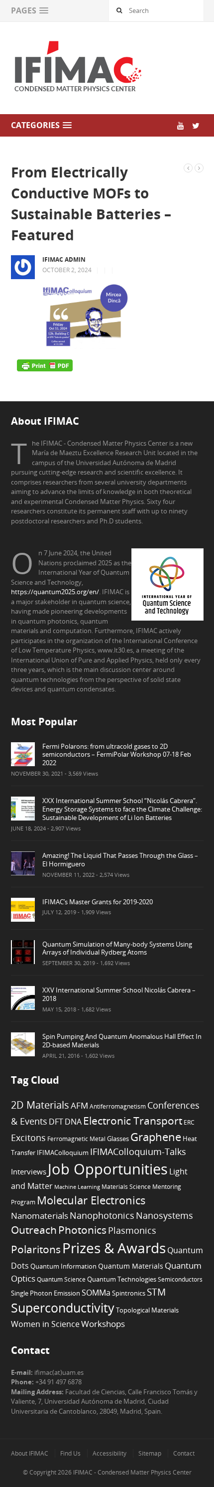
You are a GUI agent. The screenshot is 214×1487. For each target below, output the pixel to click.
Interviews (28, 1171)
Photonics (82, 1230)
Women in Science (45, 1324)
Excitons (28, 1138)
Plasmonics (132, 1230)
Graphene (155, 1136)
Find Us (70, 1453)
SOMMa (96, 1292)
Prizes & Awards (114, 1247)
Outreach (34, 1230)
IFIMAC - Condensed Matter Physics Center (132, 1472)
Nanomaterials (39, 1215)
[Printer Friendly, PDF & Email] (45, 365)
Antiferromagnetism (118, 1106)
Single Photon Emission (45, 1293)
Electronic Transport (132, 1120)
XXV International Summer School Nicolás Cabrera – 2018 (119, 994)
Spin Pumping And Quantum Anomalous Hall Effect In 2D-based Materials (122, 1040)
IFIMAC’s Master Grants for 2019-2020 (97, 901)
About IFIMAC (29, 1453)
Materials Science (126, 1186)
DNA (73, 1121)
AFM (79, 1105)
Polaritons (36, 1249)
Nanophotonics (102, 1215)
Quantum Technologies (121, 1279)
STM (156, 1292)
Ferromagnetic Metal (76, 1139)
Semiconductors (180, 1279)
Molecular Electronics (91, 1200)
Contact (184, 1453)
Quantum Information (63, 1266)
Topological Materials (147, 1310)
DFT (56, 1121)
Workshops (103, 1323)
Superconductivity (62, 1308)
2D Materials (40, 1105)
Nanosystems (164, 1215)
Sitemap (149, 1453)
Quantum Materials (130, 1266)
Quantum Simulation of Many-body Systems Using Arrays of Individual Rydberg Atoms (117, 948)
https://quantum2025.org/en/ (55, 591)
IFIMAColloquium (63, 1153)
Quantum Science (61, 1279)
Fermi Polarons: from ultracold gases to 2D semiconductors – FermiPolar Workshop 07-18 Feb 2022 (116, 755)
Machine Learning (77, 1186)
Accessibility (109, 1453)
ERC (189, 1122)
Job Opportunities (108, 1169)
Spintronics (128, 1293)
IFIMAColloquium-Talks (138, 1151)
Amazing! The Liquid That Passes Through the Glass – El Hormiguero (120, 859)
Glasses (118, 1139)
